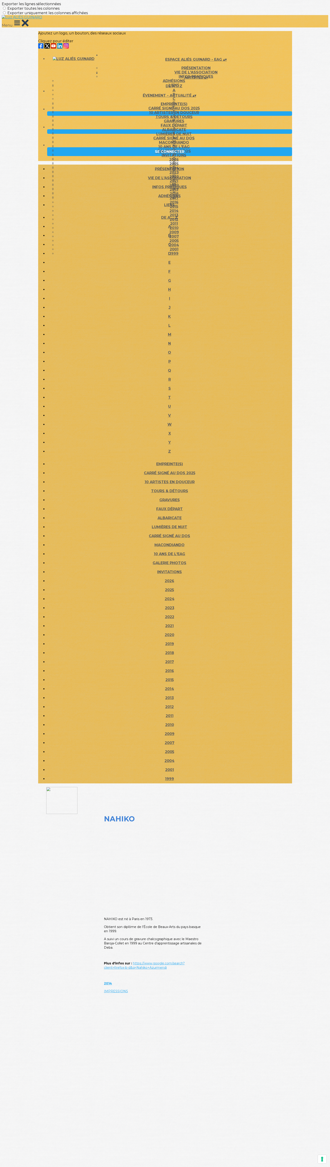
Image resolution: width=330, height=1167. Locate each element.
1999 (169, 779)
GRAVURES (174, 121)
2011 (170, 716)
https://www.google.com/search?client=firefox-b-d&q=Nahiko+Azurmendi (144, 965)
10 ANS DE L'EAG (174, 147)
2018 (169, 653)
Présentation (196, 68)
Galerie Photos (169, 563)
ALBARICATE (174, 129)
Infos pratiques (169, 187)
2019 (169, 644)
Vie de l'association (169, 178)
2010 (169, 725)
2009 (169, 734)
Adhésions (174, 81)
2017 (169, 662)
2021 (169, 626)
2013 (169, 698)
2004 (169, 761)
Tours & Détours (174, 117)
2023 (169, 608)
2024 (169, 599)
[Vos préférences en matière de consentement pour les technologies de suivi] (322, 1159)
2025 (173, 164)
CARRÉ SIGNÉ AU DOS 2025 (174, 108)
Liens (169, 205)
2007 (169, 743)
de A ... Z (174, 86)
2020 (169, 635)
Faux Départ (174, 125)
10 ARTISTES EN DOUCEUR (174, 112)
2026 (174, 159)
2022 (169, 617)
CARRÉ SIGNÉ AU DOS (174, 138)
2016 (169, 671)
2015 (169, 680)
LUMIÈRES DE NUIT (174, 134)
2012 (169, 707)
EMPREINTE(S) (174, 104)
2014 (173, 211)
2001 (169, 770)
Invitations (174, 155)
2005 (169, 752)
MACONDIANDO (174, 142)
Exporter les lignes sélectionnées (31, 4)
